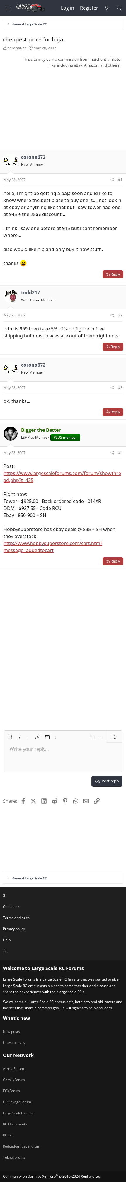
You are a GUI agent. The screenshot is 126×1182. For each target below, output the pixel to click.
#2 (120, 315)
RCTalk (8, 1135)
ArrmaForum (13, 1068)
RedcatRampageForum (21, 1146)
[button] (10, 737)
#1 (120, 179)
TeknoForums (14, 1157)
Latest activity (14, 1042)
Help (7, 939)
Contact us (11, 906)
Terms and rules (16, 917)
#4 (120, 452)
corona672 (17, 48)
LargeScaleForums (18, 1112)
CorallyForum (14, 1079)
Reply (115, 274)
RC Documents (15, 1124)
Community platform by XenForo (52, 1176)
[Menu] (7, 8)
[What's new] (107, 8)
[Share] (112, 179)
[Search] (119, 8)
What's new (16, 1018)
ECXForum (11, 1090)
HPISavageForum (17, 1101)
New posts (11, 1031)
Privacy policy (14, 928)
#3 (120, 387)
